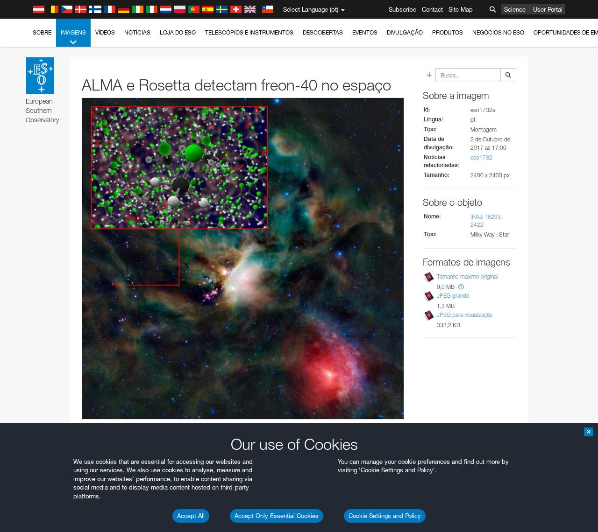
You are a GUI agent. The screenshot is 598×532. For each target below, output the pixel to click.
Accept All (191, 515)
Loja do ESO (178, 32)
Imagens (73, 32)
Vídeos (105, 32)
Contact (432, 9)
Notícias (137, 32)
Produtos (447, 32)
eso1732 (481, 157)
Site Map (460, 9)
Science (515, 9)
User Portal (547, 9)
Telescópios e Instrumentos (249, 32)
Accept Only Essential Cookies (277, 515)
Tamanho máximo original (467, 276)
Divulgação (405, 32)
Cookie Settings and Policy (385, 515)
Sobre (42, 32)
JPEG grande (453, 295)
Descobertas (323, 32)
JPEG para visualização (465, 314)
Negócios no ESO (498, 32)
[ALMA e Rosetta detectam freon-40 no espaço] (243, 258)
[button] (461, 286)
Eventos (364, 32)
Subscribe (402, 9)
